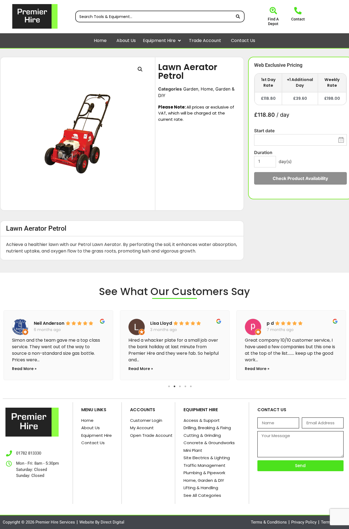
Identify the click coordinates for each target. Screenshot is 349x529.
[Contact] (298, 10)
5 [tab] (191, 386)
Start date (264, 130)
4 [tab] (185, 386)
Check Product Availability (300, 178)
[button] (179, 40)
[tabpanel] (58, 344)
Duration (263, 152)
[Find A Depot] (273, 10)
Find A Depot (273, 21)
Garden (190, 89)
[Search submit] (238, 16)
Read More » (24, 368)
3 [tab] (180, 386)
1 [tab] (169, 386)
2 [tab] (174, 386)
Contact (298, 19)
